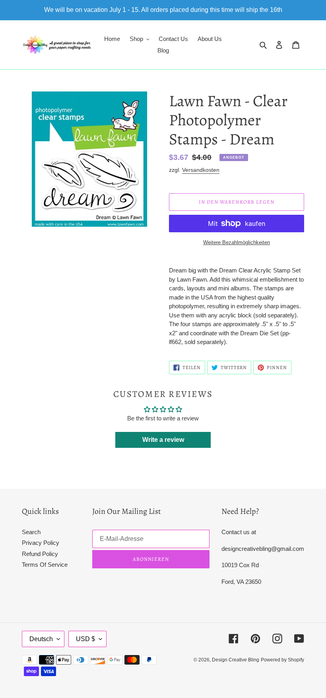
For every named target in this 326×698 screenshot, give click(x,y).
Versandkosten (200, 170)
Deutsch (41, 639)
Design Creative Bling (235, 660)
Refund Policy (40, 553)
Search (31, 532)
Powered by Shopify (282, 660)
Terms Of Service (45, 564)
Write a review (163, 439)
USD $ (85, 639)
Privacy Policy (40, 542)
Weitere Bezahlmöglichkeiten (236, 242)
